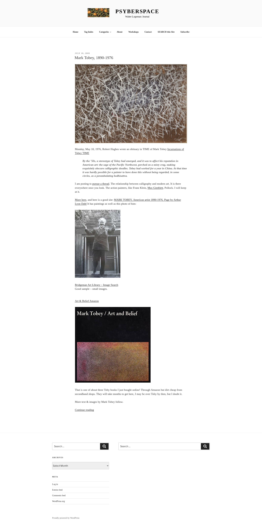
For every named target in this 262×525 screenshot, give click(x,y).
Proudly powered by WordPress (65, 518)
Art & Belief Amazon (87, 300)
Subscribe (184, 32)
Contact (148, 32)
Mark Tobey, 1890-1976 (94, 58)
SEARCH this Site (166, 32)
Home (75, 32)
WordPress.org (58, 501)
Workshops (133, 32)
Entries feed (57, 490)
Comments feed (59, 495)
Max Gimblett (155, 187)
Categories (104, 32)
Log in (55, 484)
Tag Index (88, 32)
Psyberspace (137, 11)
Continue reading (84, 409)
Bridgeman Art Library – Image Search (96, 284)
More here (80, 199)
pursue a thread (100, 183)
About (120, 32)
